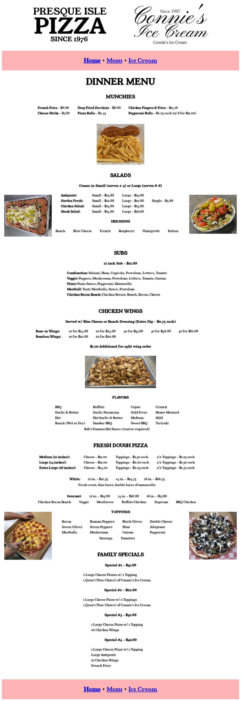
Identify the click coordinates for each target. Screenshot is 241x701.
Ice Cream (143, 61)
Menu (114, 61)
